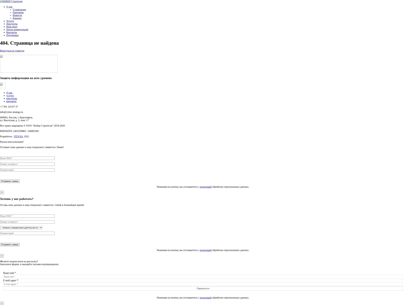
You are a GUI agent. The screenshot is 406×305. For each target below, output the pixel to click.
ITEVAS (18, 136)
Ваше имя (9, 273)
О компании (19, 9)
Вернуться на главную (12, 50)
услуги (10, 95)
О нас (9, 6)
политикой (206, 186)
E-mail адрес (10, 280)
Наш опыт (11, 26)
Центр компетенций (17, 29)
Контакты (11, 32)
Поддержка (12, 35)
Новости (17, 15)
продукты (11, 98)
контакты (11, 101)
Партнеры (18, 12)
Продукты (11, 23)
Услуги (10, 21)
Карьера (17, 18)
